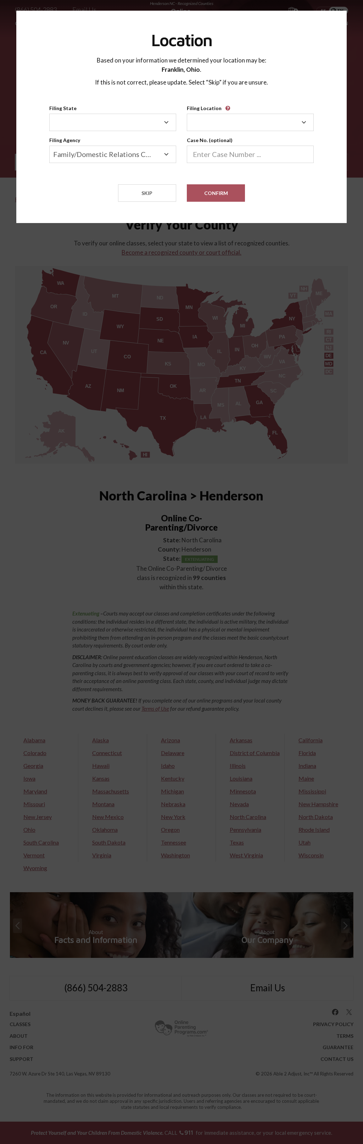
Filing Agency (64, 140)
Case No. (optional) (210, 140)
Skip (146, 193)
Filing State (63, 108)
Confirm (216, 193)
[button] (229, 105)
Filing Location (204, 108)
